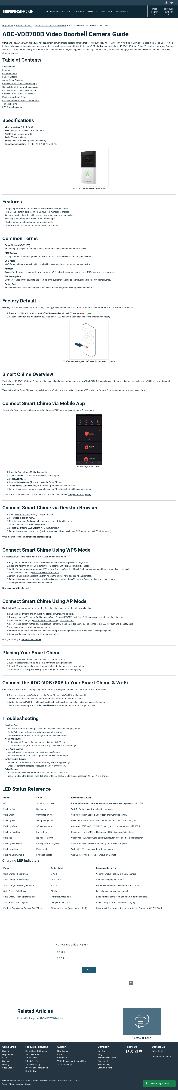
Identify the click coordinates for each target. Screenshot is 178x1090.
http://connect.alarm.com (45, 620)
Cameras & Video (24, 25)
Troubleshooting (9, 104)
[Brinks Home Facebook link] (128, 1051)
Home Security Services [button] (84, 11)
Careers (101, 1061)
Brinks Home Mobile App (29, 472)
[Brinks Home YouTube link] (140, 1051)
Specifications (8, 66)
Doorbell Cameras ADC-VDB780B (50, 25)
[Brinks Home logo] (19, 11)
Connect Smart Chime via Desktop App (20, 87)
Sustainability (104, 1064)
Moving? (6, 1064)
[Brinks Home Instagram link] (137, 1051)
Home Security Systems (36, 1051)
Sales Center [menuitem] (158, 1051)
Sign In (5, 1051)
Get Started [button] (121, 11)
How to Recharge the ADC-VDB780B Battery (40, 1018)
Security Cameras (33, 1054)
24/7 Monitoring (32, 1064)
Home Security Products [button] (57, 11)
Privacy (11, 1084)
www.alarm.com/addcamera (45, 572)
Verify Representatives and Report (72, 1061)
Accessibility (63, 1064)
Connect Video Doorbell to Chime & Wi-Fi (20, 100)
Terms (4, 1084)
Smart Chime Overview (12, 80)
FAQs (4, 1057)
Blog (100, 1054)
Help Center (7, 25)
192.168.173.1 (66, 620)
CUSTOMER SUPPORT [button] (169, 10)
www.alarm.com (22, 514)
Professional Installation (36, 1068)
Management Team (107, 1057)
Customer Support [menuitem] (160, 1056)
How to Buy (30, 1071)
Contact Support (141, 1038)
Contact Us (62, 1057)
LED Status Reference (12, 107)
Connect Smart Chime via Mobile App (19, 83)
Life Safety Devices (34, 1061)
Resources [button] (105, 11)
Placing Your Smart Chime (14, 97)
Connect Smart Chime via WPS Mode (19, 90)
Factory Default (9, 77)
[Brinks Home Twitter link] (132, 1051)
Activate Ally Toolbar (159, 1083)
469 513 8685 (155, 908)
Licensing (19, 1084)
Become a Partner (106, 1068)
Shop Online (8, 1068)
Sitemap (28, 1084)
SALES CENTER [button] (154, 10)
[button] (169, 2)
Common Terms (9, 73)
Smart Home (31, 1057)
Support (6, 1061)
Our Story (102, 1051)
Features (6, 70)
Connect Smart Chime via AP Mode (18, 93)
